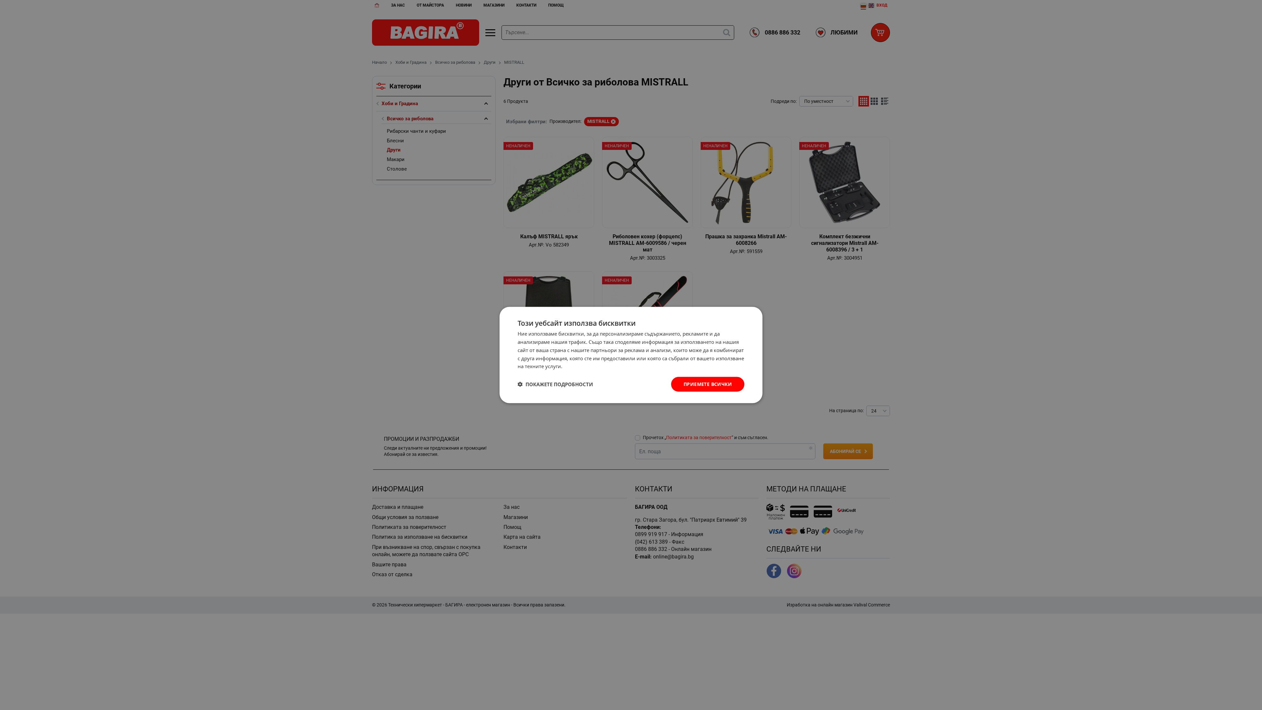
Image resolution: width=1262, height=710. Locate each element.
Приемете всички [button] (708, 384)
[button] (555, 384)
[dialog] (631, 355)
